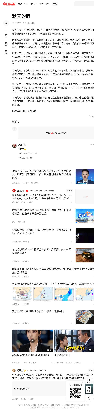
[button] (20, 4)
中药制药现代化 (30, 405)
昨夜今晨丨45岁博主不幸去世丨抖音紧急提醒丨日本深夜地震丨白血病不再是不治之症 (41, 212)
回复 (20, 153)
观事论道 (31, 23)
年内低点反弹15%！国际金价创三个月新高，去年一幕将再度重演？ (41, 251)
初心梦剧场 (58, 362)
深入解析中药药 (43, 405)
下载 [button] (88, 398)
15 (25, 399)
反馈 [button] (88, 391)
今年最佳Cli (55, 407)
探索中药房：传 (56, 405)
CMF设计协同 (73, 407)
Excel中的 (45, 407)
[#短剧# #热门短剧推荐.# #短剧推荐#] (32, 341)
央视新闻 (15, 276)
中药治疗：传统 (83, 405)
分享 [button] (6, 53)
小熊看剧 (15, 362)
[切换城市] (36, 4)
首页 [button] (88, 382)
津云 (14, 222)
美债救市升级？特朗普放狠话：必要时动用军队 (38, 311)
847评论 (68, 362)
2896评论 (25, 183)
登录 (53, 132)
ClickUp (64, 407)
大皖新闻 (15, 304)
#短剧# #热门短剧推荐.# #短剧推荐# (30, 355)
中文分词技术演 (34, 407)
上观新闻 (15, 261)
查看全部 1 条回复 (25, 158)
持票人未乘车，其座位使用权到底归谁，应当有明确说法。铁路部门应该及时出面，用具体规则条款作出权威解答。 (41, 174)
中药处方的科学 (70, 405)
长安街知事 (16, 241)
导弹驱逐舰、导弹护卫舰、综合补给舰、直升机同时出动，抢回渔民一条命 (41, 231)
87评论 (24, 362)
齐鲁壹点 (15, 183)
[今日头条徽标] (9, 4)
